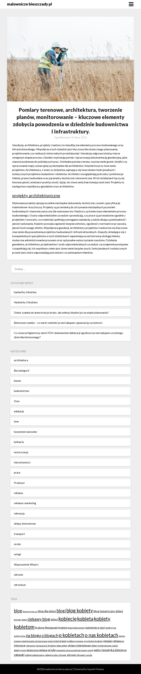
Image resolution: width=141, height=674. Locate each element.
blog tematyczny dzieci (108, 611)
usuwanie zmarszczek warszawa (71, 650)
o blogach (49, 635)
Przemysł (19, 482)
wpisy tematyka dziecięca (110, 650)
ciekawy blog (39, 619)
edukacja (19, 411)
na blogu (33, 635)
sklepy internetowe (25, 523)
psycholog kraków (93, 641)
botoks (17, 619)
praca (17, 472)
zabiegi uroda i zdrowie (55, 655)
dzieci (54, 619)
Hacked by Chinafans (26, 302)
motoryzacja (21, 452)
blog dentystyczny (30, 611)
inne (16, 421)
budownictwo (21, 390)
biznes (17, 380)
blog (18, 610)
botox (24, 619)
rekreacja (19, 513)
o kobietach (71, 635)
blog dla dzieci (47, 611)
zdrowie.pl (20, 584)
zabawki (19, 655)
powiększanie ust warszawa (34, 641)
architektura (21, 360)
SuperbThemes (95, 669)
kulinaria (19, 441)
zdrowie (18, 574)
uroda (17, 544)
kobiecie (67, 619)
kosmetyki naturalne (25, 431)
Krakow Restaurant (46, 627)
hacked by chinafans (25, 292)
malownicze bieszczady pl (29, 4)
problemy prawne (75, 641)
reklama (18, 492)
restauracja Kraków (46, 645)
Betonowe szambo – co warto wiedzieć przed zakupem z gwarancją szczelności (58, 322)
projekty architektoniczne (36, 195)
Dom (16, 401)
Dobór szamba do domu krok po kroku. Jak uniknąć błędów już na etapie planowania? (61, 312)
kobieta (85, 619)
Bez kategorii (21, 370)
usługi (17, 554)
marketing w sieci (95, 627)
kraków (62, 627)
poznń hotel (53, 641)
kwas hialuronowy (76, 628)
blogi (61, 610)
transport (19, 533)
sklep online (61, 645)
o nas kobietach (101, 635)
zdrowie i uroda (84, 655)
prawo (63, 641)
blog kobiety (79, 610)
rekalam (107, 641)
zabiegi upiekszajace (34, 655)
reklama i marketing (25, 503)
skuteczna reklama (36, 650)
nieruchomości (22, 462)
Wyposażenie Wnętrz (26, 564)
